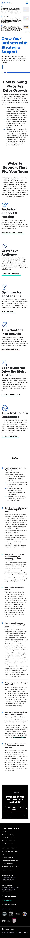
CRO (3, 854)
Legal (19, 932)
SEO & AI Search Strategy (9, 851)
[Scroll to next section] (2, 67)
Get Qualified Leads (10, 436)
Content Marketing (8, 857)
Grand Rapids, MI (7, 885)
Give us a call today (19, 737)
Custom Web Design (8, 834)
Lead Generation (7, 863)
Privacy (24, 932)
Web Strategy (6, 831)
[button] (27, 3)
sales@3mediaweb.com (9, 904)
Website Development (9, 837)
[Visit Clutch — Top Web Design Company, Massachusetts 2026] (4, 913)
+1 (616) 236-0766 (7, 891)
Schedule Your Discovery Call (15, 808)
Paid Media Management (10, 860)
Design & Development (11, 828)
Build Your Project (9, 896)
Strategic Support (10, 848)
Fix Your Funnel (8, 311)
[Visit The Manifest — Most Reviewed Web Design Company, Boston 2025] (14, 920)
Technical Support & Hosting (10, 866)
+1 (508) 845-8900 (7, 881)
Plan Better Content (11, 349)
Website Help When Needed (13, 232)
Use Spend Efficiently (11, 394)
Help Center (7, 900)
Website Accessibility (8, 843)
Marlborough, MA (7, 875)
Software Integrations (9, 840)
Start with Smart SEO (11, 274)
